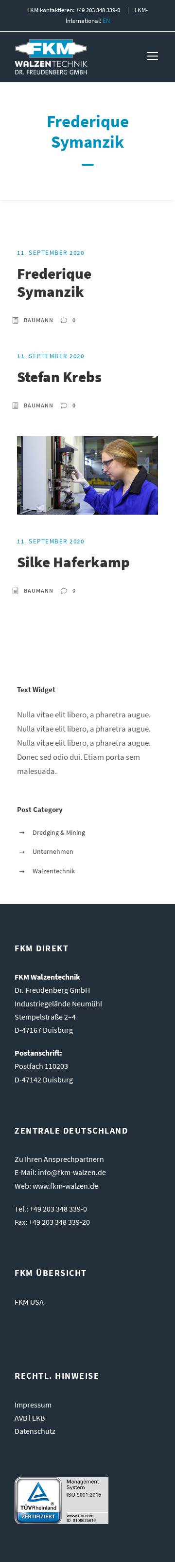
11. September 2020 (50, 253)
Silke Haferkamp (73, 561)
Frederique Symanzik (54, 282)
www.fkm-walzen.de (65, 1186)
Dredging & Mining (59, 832)
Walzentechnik (54, 871)
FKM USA (29, 1302)
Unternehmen (53, 851)
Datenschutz (35, 1431)
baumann (38, 320)
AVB (21, 1418)
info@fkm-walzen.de (72, 1172)
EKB (38, 1418)
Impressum (33, 1404)
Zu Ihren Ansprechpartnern (59, 1159)
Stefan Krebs (59, 376)
